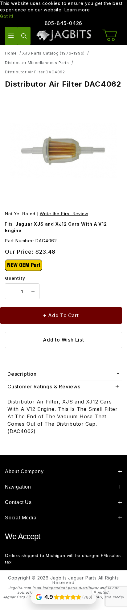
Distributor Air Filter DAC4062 (35, 72)
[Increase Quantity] (33, 291)
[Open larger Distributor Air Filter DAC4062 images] (63, 150)
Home (11, 53)
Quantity (15, 278)
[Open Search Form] (24, 36)
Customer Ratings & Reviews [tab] (43, 386)
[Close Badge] (95, 592)
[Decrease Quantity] (11, 291)
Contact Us (18, 502)
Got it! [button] (6, 16)
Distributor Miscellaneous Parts (37, 62)
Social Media (21, 517)
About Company (24, 471)
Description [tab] (22, 374)
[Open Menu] (11, 36)
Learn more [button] (77, 9)
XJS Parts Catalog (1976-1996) (53, 53)
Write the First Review (64, 213)
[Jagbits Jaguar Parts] (63, 35)
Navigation (18, 486)
